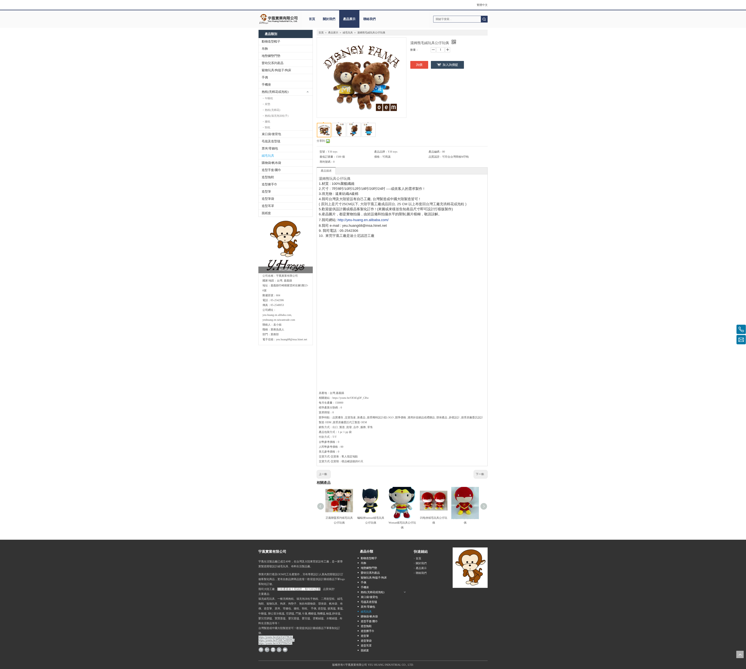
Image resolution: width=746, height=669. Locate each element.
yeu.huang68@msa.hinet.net (291, 339)
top (740, 654)
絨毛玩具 (268, 155)
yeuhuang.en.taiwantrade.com (278, 319)
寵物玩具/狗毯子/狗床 (276, 70)
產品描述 (326, 170)
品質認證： (435, 156)
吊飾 (265, 48)
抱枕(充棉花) (272, 110)
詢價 (419, 64)
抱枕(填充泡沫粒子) (276, 115)
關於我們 (329, 19)
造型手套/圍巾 (271, 170)
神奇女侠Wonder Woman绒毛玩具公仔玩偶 (402, 522)
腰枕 (267, 121)
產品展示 (349, 19)
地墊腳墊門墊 (271, 55)
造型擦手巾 (269, 184)
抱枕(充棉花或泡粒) (275, 91)
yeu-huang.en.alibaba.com (276, 315)
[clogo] (278, 19)
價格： (378, 156)
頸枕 (267, 127)
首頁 (312, 19)
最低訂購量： (328, 156)
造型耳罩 (268, 206)
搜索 (484, 19)
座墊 (267, 104)
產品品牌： (381, 151)
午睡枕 (269, 98)
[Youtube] (285, 649)
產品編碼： (435, 151)
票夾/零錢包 (270, 148)
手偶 (265, 77)
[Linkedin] (273, 649)
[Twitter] (279, 649)
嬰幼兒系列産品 (272, 63)
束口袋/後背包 (271, 134)
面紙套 (266, 213)
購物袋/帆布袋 (271, 162)
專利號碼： (326, 161)
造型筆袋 (268, 198)
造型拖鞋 (268, 177)
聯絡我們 (369, 19)
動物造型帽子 (271, 41)
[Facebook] (261, 649)
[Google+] (267, 649)
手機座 (266, 84)
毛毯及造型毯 (271, 141)
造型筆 (266, 191)
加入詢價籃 (450, 64)
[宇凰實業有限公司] (285, 246)
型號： (324, 151)
